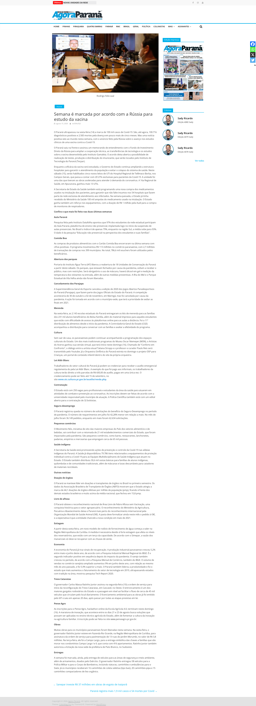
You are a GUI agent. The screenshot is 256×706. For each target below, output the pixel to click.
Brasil (126, 26)
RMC (118, 26)
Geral (136, 26)
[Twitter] (252, 60)
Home (56, 26)
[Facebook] (252, 44)
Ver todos (199, 160)
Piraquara (78, 26)
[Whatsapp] (252, 49)
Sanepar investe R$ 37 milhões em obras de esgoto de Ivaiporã (90, 684)
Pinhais (66, 26)
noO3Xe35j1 (76, 123)
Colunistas (159, 26)
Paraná (109, 26)
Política (146, 26)
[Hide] (255, 65)
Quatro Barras (94, 26)
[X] (252, 54)
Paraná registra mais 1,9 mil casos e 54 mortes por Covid (123, 691)
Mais (170, 26)
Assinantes (183, 26)
